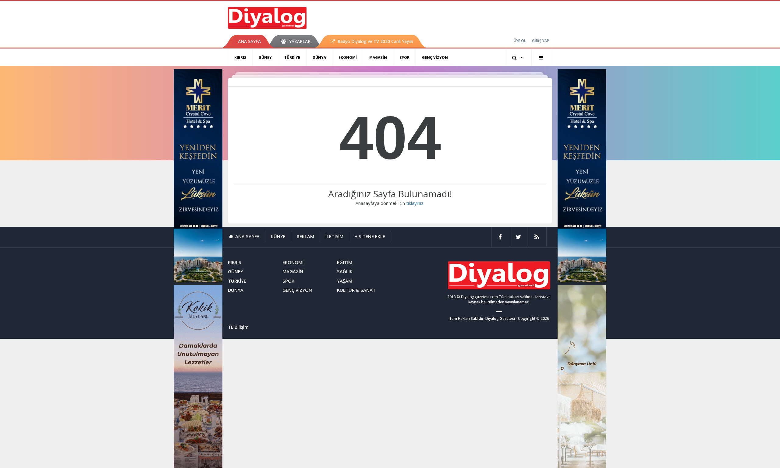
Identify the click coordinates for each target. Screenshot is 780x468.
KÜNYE (278, 236)
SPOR (404, 57)
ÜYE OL (520, 40)
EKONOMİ (348, 57)
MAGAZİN (378, 57)
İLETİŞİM (334, 236)
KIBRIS (240, 57)
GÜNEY (265, 57)
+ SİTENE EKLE (370, 236)
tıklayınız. (415, 203)
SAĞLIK (345, 271)
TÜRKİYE (292, 57)
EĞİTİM (344, 262)
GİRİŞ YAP (540, 40)
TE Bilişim (238, 327)
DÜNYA (319, 57)
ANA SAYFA (249, 41)
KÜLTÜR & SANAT (356, 290)
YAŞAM (344, 281)
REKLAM (305, 236)
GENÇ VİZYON (435, 57)
